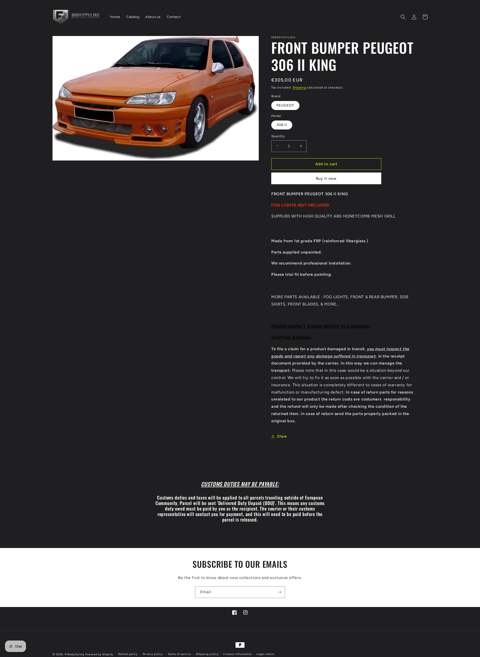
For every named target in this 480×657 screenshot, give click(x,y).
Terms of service (179, 654)
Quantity (278, 136)
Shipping (299, 87)
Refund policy (128, 654)
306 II (281, 125)
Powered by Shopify (99, 654)
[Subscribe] (279, 592)
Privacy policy (153, 654)
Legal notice (265, 654)
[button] (403, 17)
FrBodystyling (74, 654)
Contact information (237, 654)
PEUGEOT (285, 105)
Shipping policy (207, 654)
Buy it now (326, 178)
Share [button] (282, 436)
